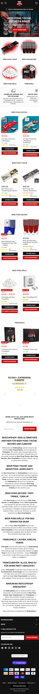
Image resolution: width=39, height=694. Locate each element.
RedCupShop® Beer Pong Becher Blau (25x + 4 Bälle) (9, 243)
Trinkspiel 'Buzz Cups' (30, 349)
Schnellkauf (9, 149)
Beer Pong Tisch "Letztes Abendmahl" (30, 190)
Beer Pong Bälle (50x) (30, 297)
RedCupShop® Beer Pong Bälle (8, 298)
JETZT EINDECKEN (19, 30)
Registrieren (29, 429)
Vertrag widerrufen (19, 686)
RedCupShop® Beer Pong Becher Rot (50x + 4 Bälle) (31, 242)
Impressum (22, 683)
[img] (19, 382)
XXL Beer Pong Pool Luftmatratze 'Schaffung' (29, 140)
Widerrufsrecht (12, 683)
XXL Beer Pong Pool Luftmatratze (8, 140)
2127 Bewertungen (18, 383)
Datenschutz (31, 683)
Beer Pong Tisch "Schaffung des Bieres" (9, 190)
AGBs (4, 683)
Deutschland (18, 655)
